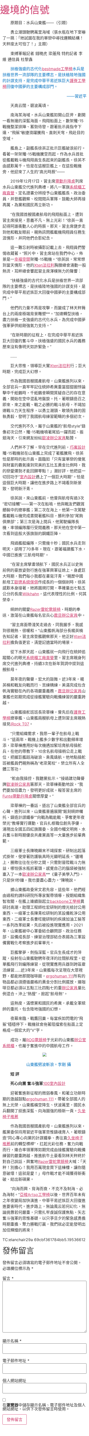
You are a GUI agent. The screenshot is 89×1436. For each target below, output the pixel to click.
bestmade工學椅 (57, 68)
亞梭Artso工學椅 (35, 1194)
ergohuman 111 (59, 976)
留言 (8, 1278)
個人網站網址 (14, 1381)
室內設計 (28, 476)
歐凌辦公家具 (54, 437)
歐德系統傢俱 (26, 582)
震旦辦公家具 (66, 615)
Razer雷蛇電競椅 (45, 609)
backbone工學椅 (65, 901)
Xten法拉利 (44, 265)
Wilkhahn (30, 593)
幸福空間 (22, 259)
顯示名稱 (12, 1341)
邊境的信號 (24, 10)
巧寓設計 (78, 447)
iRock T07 (19, 723)
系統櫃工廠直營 (40, 657)
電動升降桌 (65, 181)
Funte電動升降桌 (17, 796)
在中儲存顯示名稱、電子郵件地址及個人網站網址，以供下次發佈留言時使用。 (44, 1407)
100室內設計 (54, 1083)
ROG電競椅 (36, 1039)
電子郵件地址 (15, 1361)
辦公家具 (70, 987)
